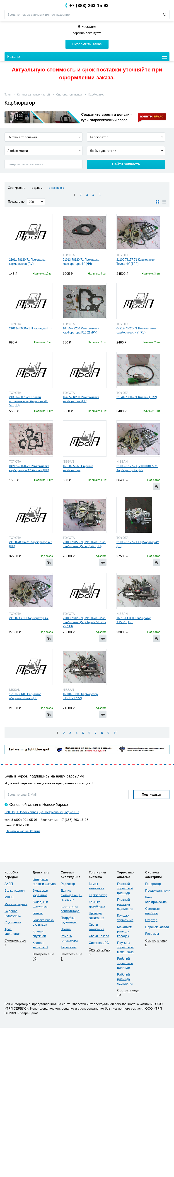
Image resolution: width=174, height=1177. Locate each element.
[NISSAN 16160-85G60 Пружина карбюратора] (84, 438)
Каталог (14, 56)
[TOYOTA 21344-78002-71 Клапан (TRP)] (138, 370)
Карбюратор (96, 94)
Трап (8, 94)
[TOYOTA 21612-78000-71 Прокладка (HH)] (31, 301)
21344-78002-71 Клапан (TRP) (136, 397)
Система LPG (99, 942)
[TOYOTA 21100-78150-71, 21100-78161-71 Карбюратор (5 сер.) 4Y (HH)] (84, 515)
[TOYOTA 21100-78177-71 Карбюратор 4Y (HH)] (138, 515)
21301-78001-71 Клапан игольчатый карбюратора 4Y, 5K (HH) (28, 401)
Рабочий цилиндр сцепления (125, 979)
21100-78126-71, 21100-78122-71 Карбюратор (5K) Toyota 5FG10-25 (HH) (84, 622)
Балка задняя (15, 890)
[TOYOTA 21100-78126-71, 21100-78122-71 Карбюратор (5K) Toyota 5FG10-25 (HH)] (84, 591)
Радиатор (68, 883)
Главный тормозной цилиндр (125, 888)
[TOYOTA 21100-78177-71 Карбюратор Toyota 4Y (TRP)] (138, 232)
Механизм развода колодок (124, 931)
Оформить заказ (87, 44)
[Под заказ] (156, 486)
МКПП (9, 897)
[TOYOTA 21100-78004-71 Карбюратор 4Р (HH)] (31, 515)
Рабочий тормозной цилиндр (125, 963)
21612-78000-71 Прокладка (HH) (30, 328)
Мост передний (16, 904)
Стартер (151, 920)
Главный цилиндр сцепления (125, 904)
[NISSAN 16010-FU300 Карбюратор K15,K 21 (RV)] (84, 667)
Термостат (68, 947)
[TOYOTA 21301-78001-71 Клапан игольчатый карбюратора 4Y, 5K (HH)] (31, 370)
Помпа (66, 929)
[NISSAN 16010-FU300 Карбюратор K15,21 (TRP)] (138, 591)
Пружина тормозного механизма (125, 947)
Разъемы (152, 933)
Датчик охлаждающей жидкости (71, 895)
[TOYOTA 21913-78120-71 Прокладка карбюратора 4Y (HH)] (84, 232)
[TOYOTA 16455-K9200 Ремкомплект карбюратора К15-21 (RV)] (84, 301)
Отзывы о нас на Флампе (23, 831)
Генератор (153, 883)
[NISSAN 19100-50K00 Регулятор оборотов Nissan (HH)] (31, 667)
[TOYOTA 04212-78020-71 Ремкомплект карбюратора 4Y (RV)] (138, 301)
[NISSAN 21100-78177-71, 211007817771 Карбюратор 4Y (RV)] (138, 438)
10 (115, 733)
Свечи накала (99, 936)
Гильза (38, 913)
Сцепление (13, 922)
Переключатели (157, 927)
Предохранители (157, 890)
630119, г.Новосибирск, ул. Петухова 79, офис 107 (42, 812)
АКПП (9, 883)
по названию (55, 187)
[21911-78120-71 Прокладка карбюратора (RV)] (31, 232)
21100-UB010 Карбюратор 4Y (28, 618)
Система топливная (69, 94)
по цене (35, 187)
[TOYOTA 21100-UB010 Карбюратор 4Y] (31, 591)
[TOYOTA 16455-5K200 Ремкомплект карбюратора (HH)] (84, 370)
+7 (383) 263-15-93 (89, 5)
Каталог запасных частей (33, 94)
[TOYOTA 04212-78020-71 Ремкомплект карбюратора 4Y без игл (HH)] (31, 438)
